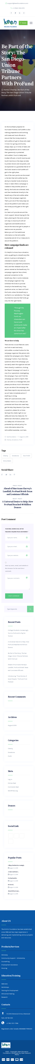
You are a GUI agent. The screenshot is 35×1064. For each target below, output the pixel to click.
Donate (23, 23)
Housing (4, 968)
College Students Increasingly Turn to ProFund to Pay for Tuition (18, 633)
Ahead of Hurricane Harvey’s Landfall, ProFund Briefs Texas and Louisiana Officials (18, 667)
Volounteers (7, 461)
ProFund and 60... (12, 878)
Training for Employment (9, 990)
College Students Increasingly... (16, 865)
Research (4, 997)
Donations (15, 440)
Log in (10, 779)
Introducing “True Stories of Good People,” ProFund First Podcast (17, 679)
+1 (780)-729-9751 (18, 8)
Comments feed (13, 787)
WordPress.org (13, 791)
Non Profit (26, 456)
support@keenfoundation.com (17, 3)
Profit (20, 440)
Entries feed (12, 783)
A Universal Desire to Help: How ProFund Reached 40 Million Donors (18, 644)
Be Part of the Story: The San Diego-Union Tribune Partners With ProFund (18, 656)
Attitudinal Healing (7, 994)
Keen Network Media (23, 1053)
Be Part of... (11, 885)
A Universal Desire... (13, 872)
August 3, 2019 (24, 437)
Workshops (5, 987)
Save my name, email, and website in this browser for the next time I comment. (16, 568)
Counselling (5, 961)
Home (6, 90)
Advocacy (4, 955)
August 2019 (12, 725)
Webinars (4, 984)
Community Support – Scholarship (13, 958)
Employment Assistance (9, 965)
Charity (13, 90)
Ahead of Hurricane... (14, 891)
